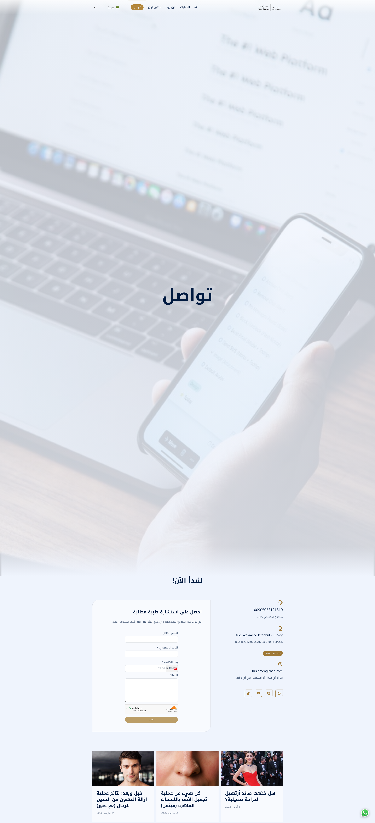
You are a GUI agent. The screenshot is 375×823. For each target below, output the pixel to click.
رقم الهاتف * (170, 662)
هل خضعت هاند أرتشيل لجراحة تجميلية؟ (250, 796)
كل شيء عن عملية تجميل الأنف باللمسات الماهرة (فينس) (184, 799)
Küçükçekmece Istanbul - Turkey (259, 635)
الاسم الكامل (170, 632)
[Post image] (252, 768)
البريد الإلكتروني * (167, 647)
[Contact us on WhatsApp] (365, 812)
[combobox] (172, 668)
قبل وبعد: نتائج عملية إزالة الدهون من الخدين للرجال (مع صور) (122, 799)
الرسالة (174, 675)
